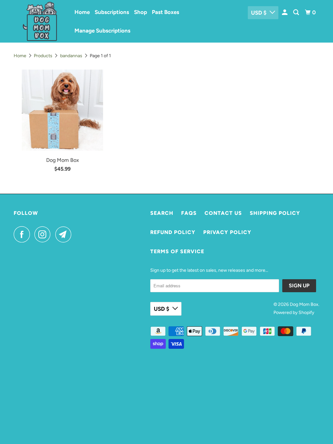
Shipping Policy (275, 213)
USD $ (258, 12)
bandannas (71, 56)
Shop (140, 12)
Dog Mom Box (304, 304)
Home (82, 12)
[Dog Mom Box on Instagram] (44, 234)
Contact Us (223, 213)
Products (43, 56)
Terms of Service (177, 251)
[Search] (296, 12)
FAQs (189, 213)
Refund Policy (172, 232)
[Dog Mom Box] (40, 21)
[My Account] (285, 12)
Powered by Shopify (293, 312)
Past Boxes (165, 12)
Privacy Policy (227, 232)
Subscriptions (112, 12)
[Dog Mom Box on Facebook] (23, 234)
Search (161, 213)
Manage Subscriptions (102, 30)
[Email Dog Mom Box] (65, 234)
